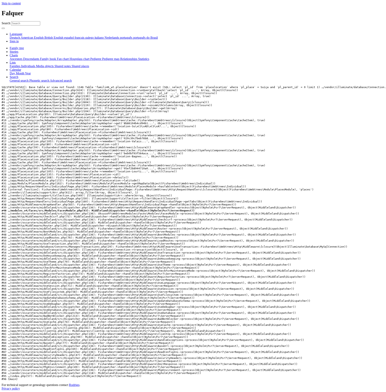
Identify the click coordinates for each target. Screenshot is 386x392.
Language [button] (16, 34)
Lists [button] (13, 62)
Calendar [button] (15, 69)
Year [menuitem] (28, 73)
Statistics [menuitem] (143, 59)
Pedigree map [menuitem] (111, 59)
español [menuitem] (69, 37)
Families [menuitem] (15, 66)
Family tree (17, 48)
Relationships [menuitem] (129, 59)
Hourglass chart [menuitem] (80, 59)
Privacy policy (11, 388)
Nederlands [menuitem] (112, 37)
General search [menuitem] (19, 80)
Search (6, 23)
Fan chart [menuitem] (63, 59)
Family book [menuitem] (48, 59)
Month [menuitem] (20, 73)
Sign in (14, 41)
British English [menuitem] (54, 37)
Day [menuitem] (13, 73)
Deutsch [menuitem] (15, 37)
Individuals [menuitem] (28, 66)
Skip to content (11, 3)
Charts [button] (14, 55)
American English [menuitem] (32, 37)
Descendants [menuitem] (31, 59)
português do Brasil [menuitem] (145, 37)
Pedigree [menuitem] (96, 59)
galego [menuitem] (89, 37)
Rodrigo (74, 385)
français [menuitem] (80, 37)
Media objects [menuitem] (45, 66)
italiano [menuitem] (99, 37)
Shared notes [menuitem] (63, 66)
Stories (14, 51)
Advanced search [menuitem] (61, 80)
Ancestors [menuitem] (16, 59)
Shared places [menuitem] (80, 66)
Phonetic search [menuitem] (39, 80)
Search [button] (14, 77)
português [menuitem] (126, 37)
